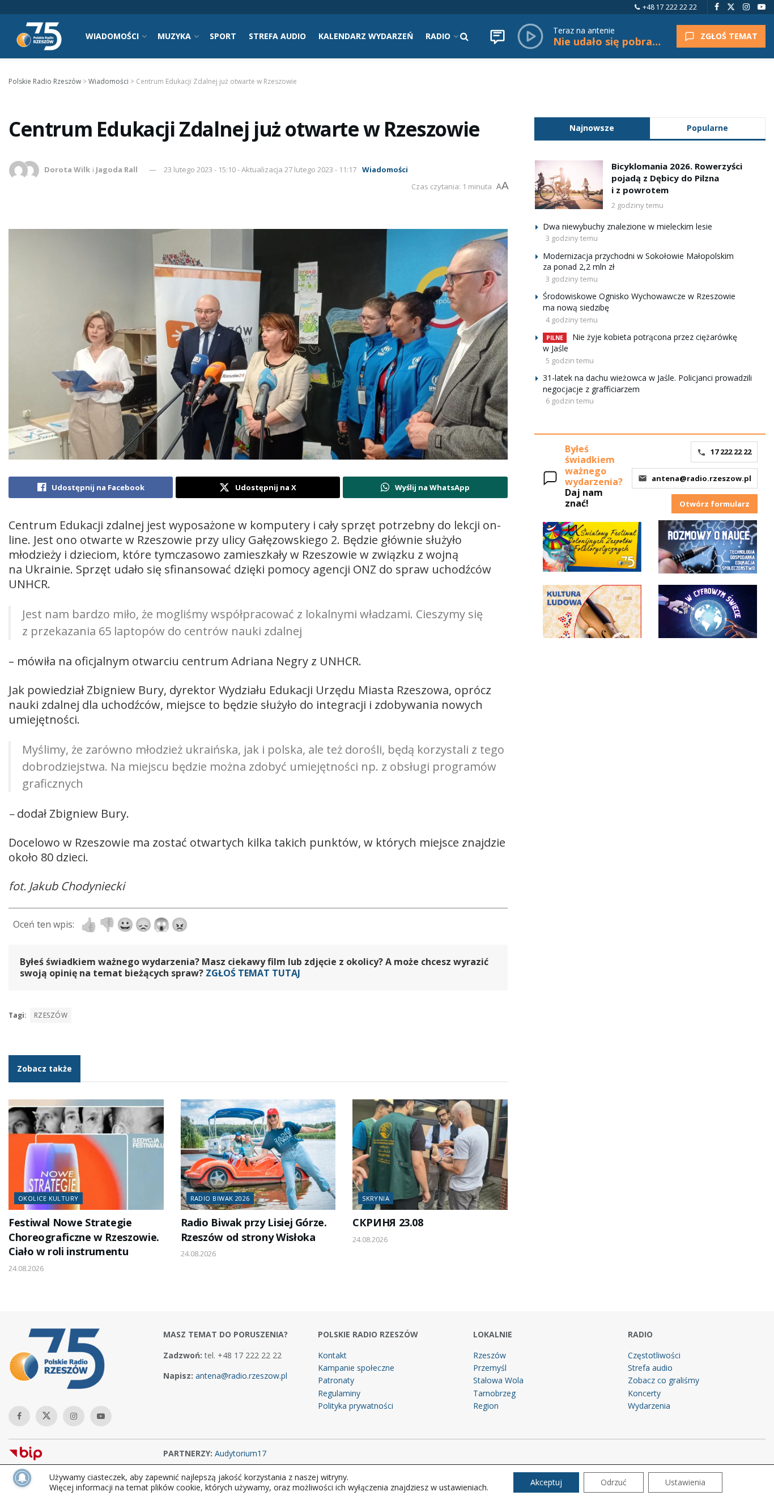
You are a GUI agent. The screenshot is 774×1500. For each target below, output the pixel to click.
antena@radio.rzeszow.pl (701, 478)
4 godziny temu (572, 320)
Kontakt (332, 1355)
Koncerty (644, 1393)
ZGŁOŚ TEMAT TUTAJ (253, 973)
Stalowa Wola (498, 1380)
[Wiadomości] (497, 36)
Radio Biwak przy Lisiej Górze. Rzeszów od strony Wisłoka (254, 1229)
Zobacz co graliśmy (663, 1380)
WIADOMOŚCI (112, 36)
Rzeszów (50, 1015)
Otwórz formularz (714, 504)
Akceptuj (546, 1482)
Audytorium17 (240, 1453)
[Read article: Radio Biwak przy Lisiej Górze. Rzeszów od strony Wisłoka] (258, 1154)
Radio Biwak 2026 (220, 1198)
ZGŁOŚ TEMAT (729, 36)
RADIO (438, 36)
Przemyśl (490, 1367)
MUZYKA (174, 36)
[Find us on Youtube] (762, 7)
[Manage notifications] (22, 1478)
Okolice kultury (48, 1198)
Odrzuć (614, 1482)
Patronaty (336, 1380)
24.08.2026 (26, 1268)
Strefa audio (650, 1367)
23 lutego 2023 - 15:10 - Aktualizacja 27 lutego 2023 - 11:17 (260, 169)
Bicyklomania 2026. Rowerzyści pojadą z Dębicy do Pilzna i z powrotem (676, 178)
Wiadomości (385, 169)
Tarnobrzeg (494, 1393)
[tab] (592, 127)
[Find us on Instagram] (746, 7)
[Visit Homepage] (39, 36)
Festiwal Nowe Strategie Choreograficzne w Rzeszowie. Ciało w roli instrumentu (83, 1237)
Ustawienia (685, 1482)
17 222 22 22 (731, 452)
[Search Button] (464, 36)
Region (486, 1405)
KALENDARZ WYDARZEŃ (365, 36)
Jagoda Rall (117, 169)
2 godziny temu (637, 205)
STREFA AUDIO (277, 36)
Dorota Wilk (67, 169)
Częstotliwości (654, 1355)
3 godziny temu (572, 238)
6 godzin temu (570, 401)
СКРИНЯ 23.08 (387, 1222)
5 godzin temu (570, 360)
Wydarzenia (649, 1405)
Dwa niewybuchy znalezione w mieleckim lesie (627, 226)
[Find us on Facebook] (717, 7)
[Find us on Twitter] (731, 7)
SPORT (223, 36)
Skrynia (375, 1198)
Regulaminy (339, 1393)
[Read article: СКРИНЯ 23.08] (430, 1154)
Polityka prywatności (355, 1405)
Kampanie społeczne (356, 1367)
